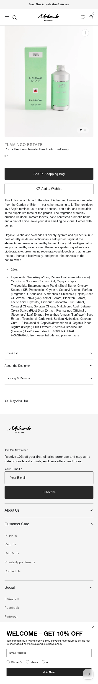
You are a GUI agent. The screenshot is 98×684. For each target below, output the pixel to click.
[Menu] (7, 17)
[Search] (14, 17)
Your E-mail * (13, 469)
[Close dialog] (93, 627)
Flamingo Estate (24, 145)
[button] (91, 17)
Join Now (49, 672)
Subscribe (49, 492)
